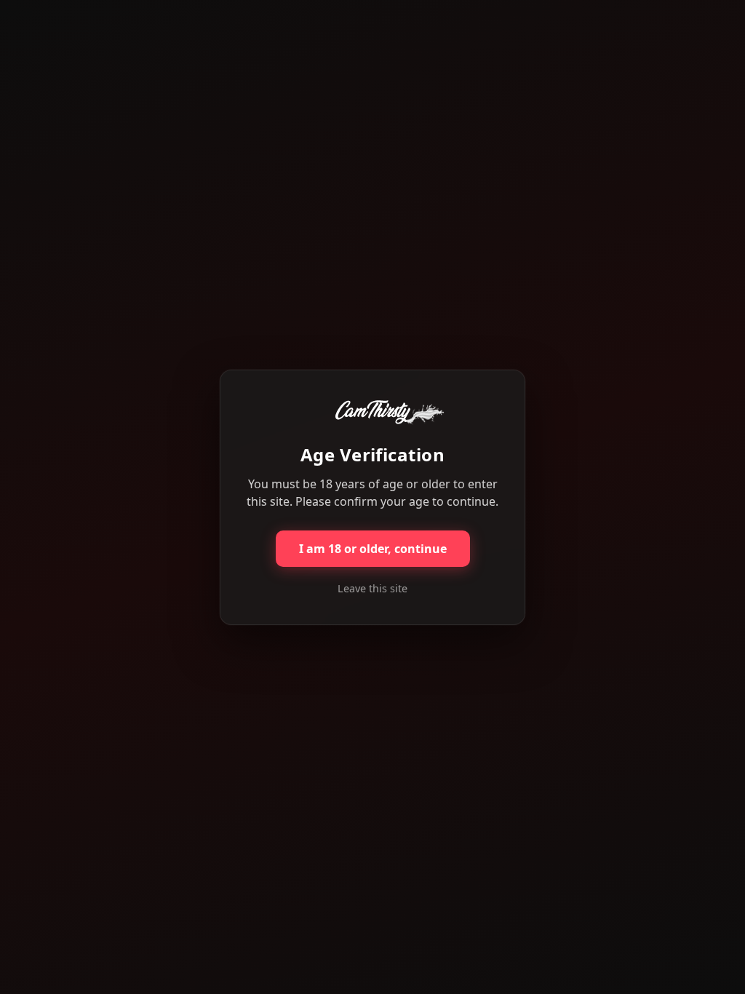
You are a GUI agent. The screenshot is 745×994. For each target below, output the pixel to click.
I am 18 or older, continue (373, 549)
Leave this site (372, 588)
